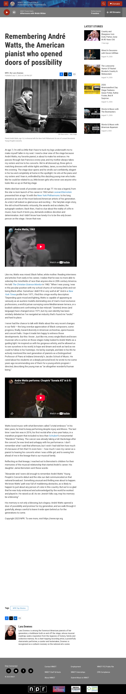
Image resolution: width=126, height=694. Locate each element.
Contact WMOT (50, 667)
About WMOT (50, 678)
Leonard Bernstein (63, 192)
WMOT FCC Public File (105, 667)
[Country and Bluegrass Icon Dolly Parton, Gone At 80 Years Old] (92, 35)
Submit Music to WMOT (80, 678)
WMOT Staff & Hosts (53, 672)
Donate (116, 3)
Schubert (53, 435)
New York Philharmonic (48, 195)
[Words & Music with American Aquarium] (92, 128)
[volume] (14, 12)
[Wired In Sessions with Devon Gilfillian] (92, 54)
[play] (7, 12)
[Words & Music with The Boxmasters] (92, 113)
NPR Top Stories (19, 608)
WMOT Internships (78, 672)
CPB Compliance (103, 672)
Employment (76, 667)
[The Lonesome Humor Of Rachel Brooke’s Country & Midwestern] (92, 70)
